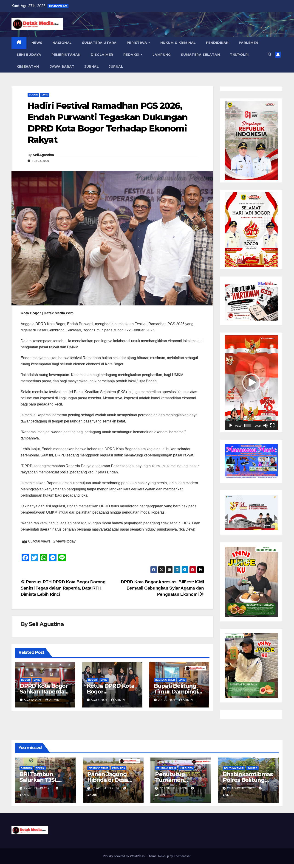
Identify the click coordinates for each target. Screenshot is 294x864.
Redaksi (131, 55)
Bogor (33, 94)
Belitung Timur (165, 680)
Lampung (162, 55)
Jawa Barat (62, 66)
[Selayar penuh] (272, 425)
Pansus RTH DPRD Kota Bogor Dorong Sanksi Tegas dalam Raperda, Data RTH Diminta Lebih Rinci (63, 588)
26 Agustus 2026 (241, 788)
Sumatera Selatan (200, 55)
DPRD (45, 94)
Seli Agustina (43, 155)
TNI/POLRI (239, 55)
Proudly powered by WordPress (124, 856)
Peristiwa (137, 43)
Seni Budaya (29, 55)
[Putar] (231, 425)
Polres (252, 768)
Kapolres (118, 768)
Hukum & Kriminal (178, 43)
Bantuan (26, 768)
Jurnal (92, 66)
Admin (54, 700)
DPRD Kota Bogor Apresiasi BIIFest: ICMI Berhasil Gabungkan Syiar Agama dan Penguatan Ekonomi (162, 588)
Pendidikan (217, 43)
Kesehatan (28, 66)
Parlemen (248, 43)
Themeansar (182, 856)
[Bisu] (265, 425)
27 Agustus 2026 (38, 788)
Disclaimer (102, 55)
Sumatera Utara (99, 43)
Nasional (62, 43)
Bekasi (40, 768)
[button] (269, 54)
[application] (251, 382)
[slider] (247, 425)
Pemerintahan (66, 55)
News (36, 43)
